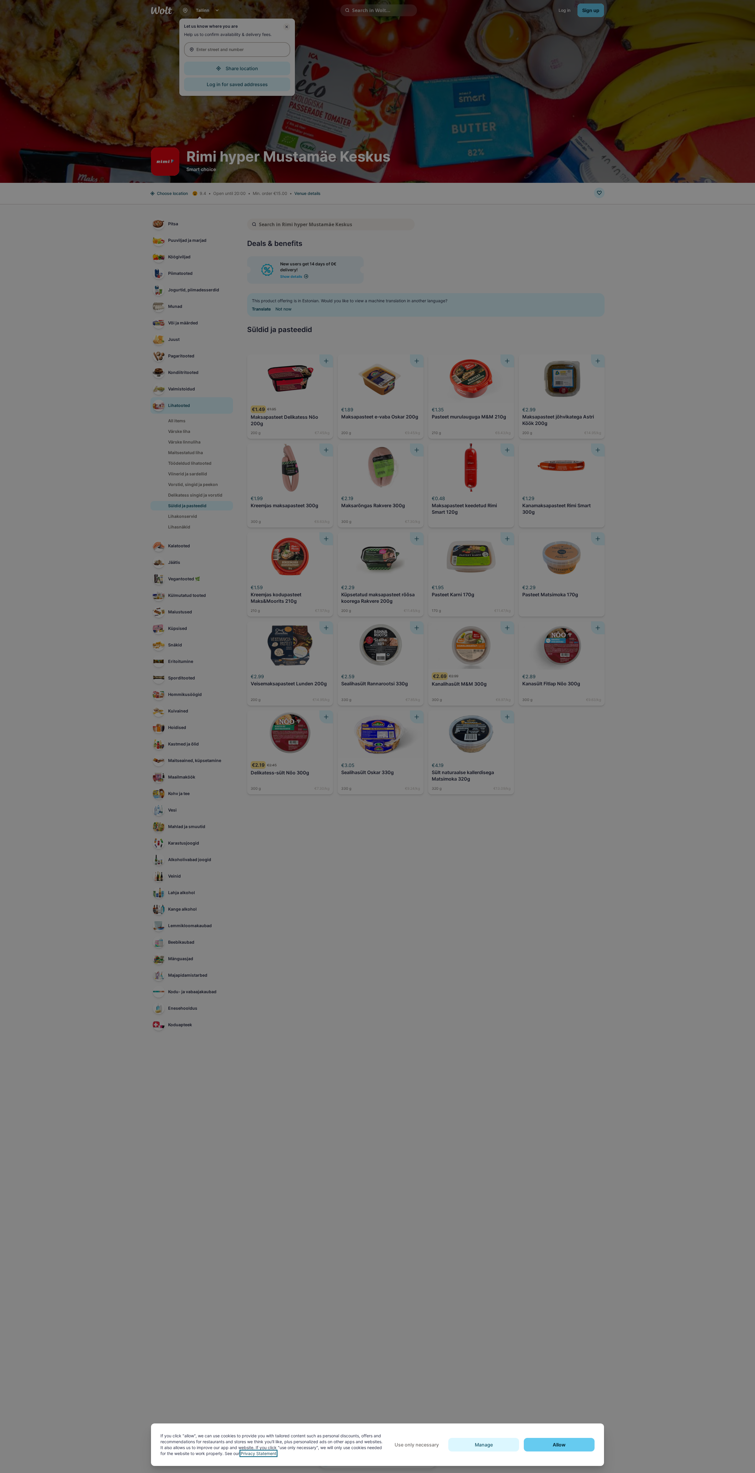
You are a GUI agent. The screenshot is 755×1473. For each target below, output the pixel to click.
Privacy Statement (258, 1453)
